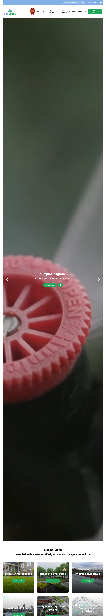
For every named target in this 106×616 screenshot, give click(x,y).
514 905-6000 (92, 2)
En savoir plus (50, 285)
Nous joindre (95, 11)
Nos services (51, 11)
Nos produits (64, 11)
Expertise (40, 11)
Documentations (78, 11)
